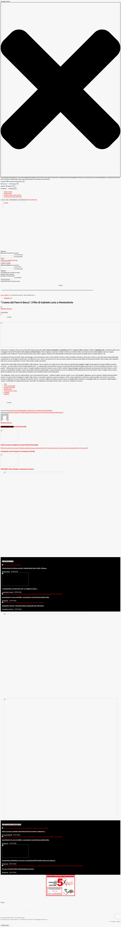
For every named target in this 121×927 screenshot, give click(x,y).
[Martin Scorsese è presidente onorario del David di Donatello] (10, 441)
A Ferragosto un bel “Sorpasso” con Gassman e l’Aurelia (18, 451)
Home (2, 295)
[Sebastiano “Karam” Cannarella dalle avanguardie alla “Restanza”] (22, 602)
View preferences (13, 199)
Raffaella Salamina (6, 309)
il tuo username (18, 254)
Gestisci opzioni (8, 192)
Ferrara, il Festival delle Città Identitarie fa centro (18, 869)
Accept (2, 199)
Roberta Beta (6, 572)
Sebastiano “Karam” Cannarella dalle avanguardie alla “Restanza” (23, 606)
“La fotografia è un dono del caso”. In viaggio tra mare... (20, 589)
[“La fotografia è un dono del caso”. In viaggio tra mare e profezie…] (15, 585)
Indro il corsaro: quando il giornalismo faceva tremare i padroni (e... (24, 831)
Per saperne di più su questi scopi (13, 196)
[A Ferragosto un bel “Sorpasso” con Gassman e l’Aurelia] (44, 448)
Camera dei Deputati (9, 386)
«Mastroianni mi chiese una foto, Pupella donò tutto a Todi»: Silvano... (24, 568)
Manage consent (4, 925)
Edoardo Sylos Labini (9, 387)
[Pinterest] (29, 317)
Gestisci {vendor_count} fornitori (12, 195)
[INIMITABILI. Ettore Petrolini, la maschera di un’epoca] (10, 466)
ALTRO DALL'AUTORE (20, 426)
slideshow (6, 394)
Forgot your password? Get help (9, 260)
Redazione (5, 601)
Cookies (6, 203)
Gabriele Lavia (8, 389)
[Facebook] (17, 317)
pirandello (6, 392)
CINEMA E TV (7, 295)
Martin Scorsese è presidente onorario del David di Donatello (19, 445)
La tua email (17, 267)
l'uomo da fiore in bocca (10, 391)
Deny (7, 199)
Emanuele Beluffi (7, 835)
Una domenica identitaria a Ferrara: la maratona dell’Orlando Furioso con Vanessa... (29, 860)
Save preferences (22, 199)
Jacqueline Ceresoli (7, 592)
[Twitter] (23, 317)
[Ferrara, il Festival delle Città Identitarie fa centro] (42, 865)
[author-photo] (5, 421)
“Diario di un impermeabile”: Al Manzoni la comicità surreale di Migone (31, 410)
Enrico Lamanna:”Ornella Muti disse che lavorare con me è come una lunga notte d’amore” (36, 412)
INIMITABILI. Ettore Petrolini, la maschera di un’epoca (17, 469)
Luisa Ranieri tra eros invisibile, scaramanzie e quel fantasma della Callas (25, 597)
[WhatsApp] (35, 317)
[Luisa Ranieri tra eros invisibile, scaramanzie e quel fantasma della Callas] (32, 594)
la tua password (18, 256)
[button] (60, 89)
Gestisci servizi (8, 193)
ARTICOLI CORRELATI (7, 426)
